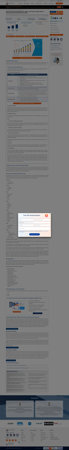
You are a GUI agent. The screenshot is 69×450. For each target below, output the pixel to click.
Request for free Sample (34, 234)
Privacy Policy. (44, 231)
